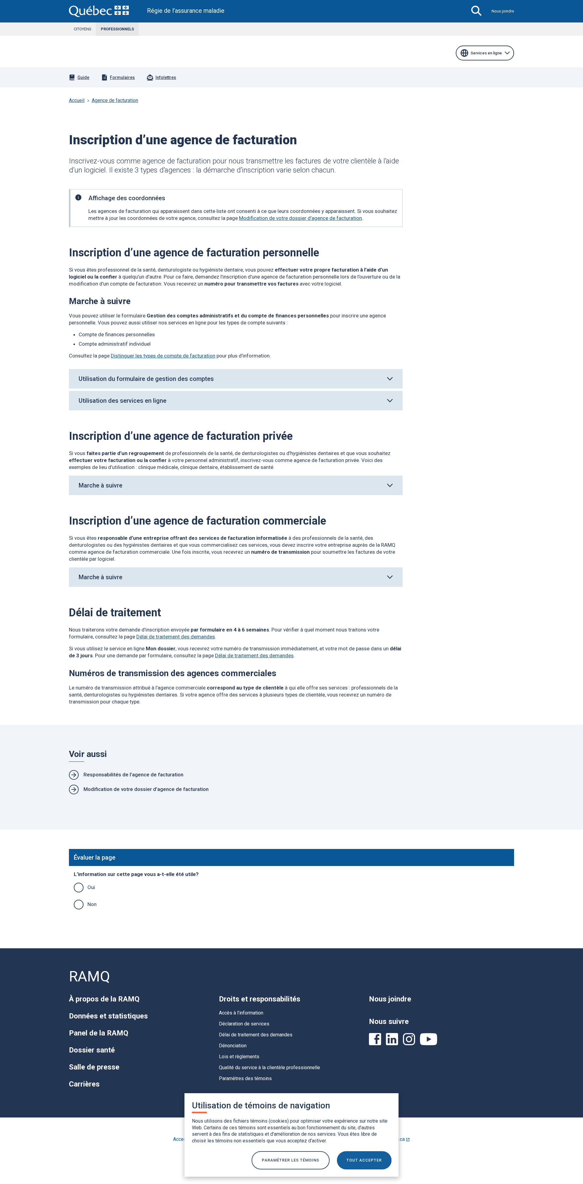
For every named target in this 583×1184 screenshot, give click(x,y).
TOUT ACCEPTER (364, 1160)
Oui (91, 887)
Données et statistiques (108, 1016)
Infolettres (165, 77)
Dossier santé (92, 1050)
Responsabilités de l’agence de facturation (133, 775)
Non (92, 904)
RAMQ (89, 976)
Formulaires (122, 77)
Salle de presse (94, 1067)
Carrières (84, 1084)
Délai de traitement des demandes (175, 637)
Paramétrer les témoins (290, 1160)
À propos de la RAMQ (104, 999)
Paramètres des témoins (245, 1078)
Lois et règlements (239, 1056)
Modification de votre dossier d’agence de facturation (300, 218)
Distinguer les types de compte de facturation (163, 356)
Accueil (76, 100)
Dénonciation (233, 1046)
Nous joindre (503, 11)
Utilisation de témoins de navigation (261, 1105)
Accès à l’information (241, 1013)
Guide (83, 77)
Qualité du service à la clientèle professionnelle (269, 1067)
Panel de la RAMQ (98, 1033)
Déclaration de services (244, 1024)
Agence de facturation (115, 100)
